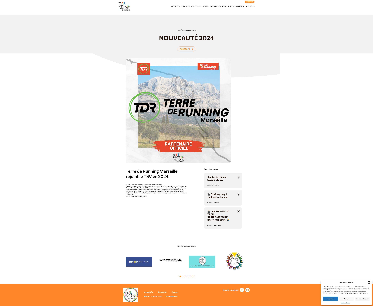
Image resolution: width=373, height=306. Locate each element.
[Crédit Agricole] (139, 261)
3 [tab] (182, 276)
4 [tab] (184, 276)
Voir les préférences (362, 299)
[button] (369, 282)
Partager (185, 49)
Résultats (249, 6)
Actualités (175, 6)
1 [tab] (179, 276)
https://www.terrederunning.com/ (136, 196)
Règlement (162, 292)
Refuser (346, 299)
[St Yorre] (234, 261)
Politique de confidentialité (153, 296)
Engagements (227, 6)
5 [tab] (186, 276)
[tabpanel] (139, 261)
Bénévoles (240, 6)
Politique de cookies (171, 296)
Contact (249, 2)
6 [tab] (188, 276)
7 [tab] (190, 276)
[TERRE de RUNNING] (171, 261)
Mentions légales (345, 302)
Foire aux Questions (199, 6)
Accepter (330, 299)
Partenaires (214, 6)
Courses (185, 6)
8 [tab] (192, 276)
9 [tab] (194, 276)
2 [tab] (180, 276)
